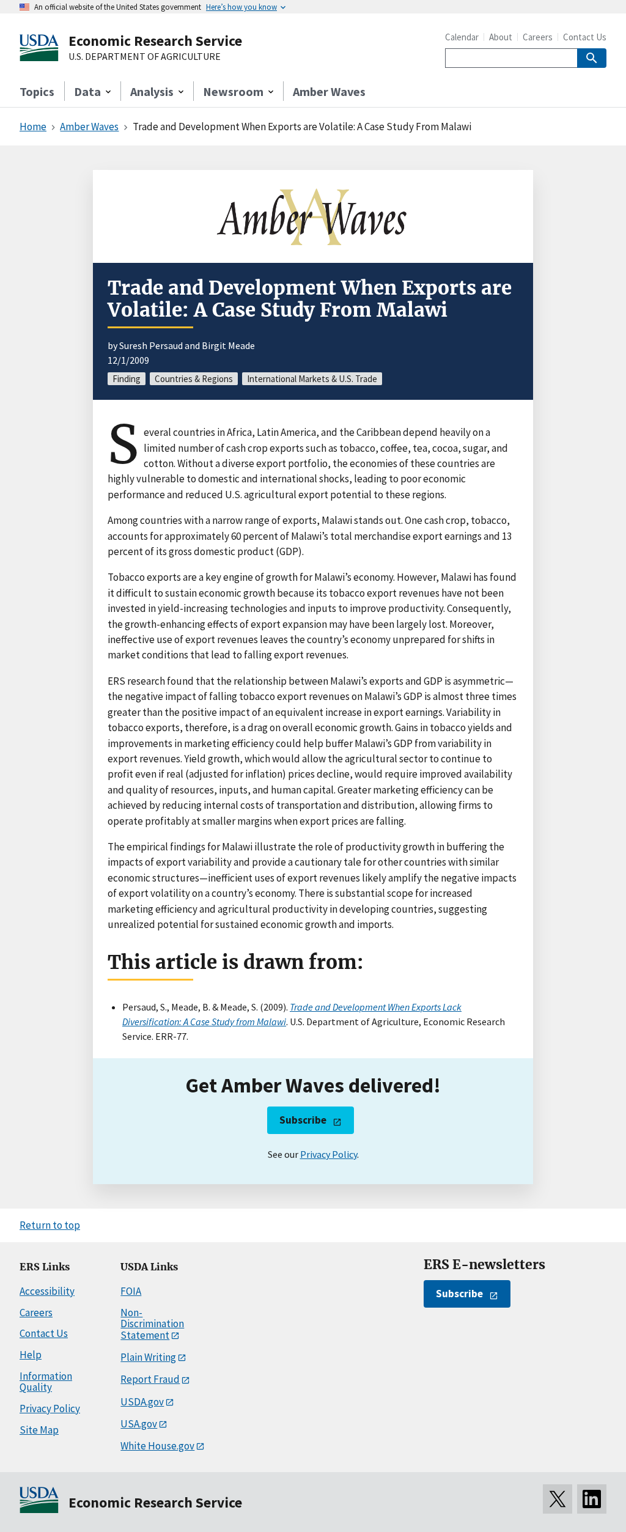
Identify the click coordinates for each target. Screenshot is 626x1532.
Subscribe (302, 1120)
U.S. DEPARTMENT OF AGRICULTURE (144, 56)
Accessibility (47, 1291)
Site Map (39, 1430)
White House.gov (157, 1446)
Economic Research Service (155, 41)
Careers (538, 37)
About (500, 37)
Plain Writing (148, 1357)
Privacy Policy (328, 1154)
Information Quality (46, 1381)
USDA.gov (142, 1402)
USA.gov (138, 1424)
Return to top (50, 1225)
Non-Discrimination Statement (152, 1324)
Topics (37, 91)
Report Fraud (150, 1379)
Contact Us (584, 37)
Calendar (462, 37)
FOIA (130, 1291)
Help (31, 1354)
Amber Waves (329, 91)
